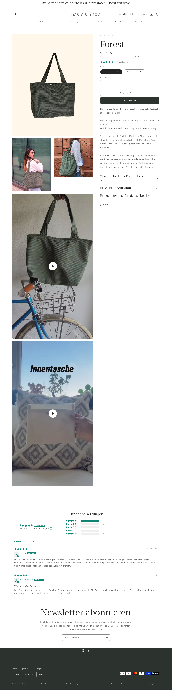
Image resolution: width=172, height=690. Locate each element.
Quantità (103, 78)
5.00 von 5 (39, 525)
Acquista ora (129, 101)
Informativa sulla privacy (74, 683)
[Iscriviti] (107, 637)
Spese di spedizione (121, 57)
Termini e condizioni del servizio (97, 683)
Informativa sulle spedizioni (121, 683)
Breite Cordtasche (111, 72)
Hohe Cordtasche (134, 72)
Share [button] (105, 205)
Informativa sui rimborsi (53, 683)
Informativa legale (148, 683)
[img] (21, 549)
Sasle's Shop (23, 684)
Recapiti (136, 683)
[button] (15, 14)
